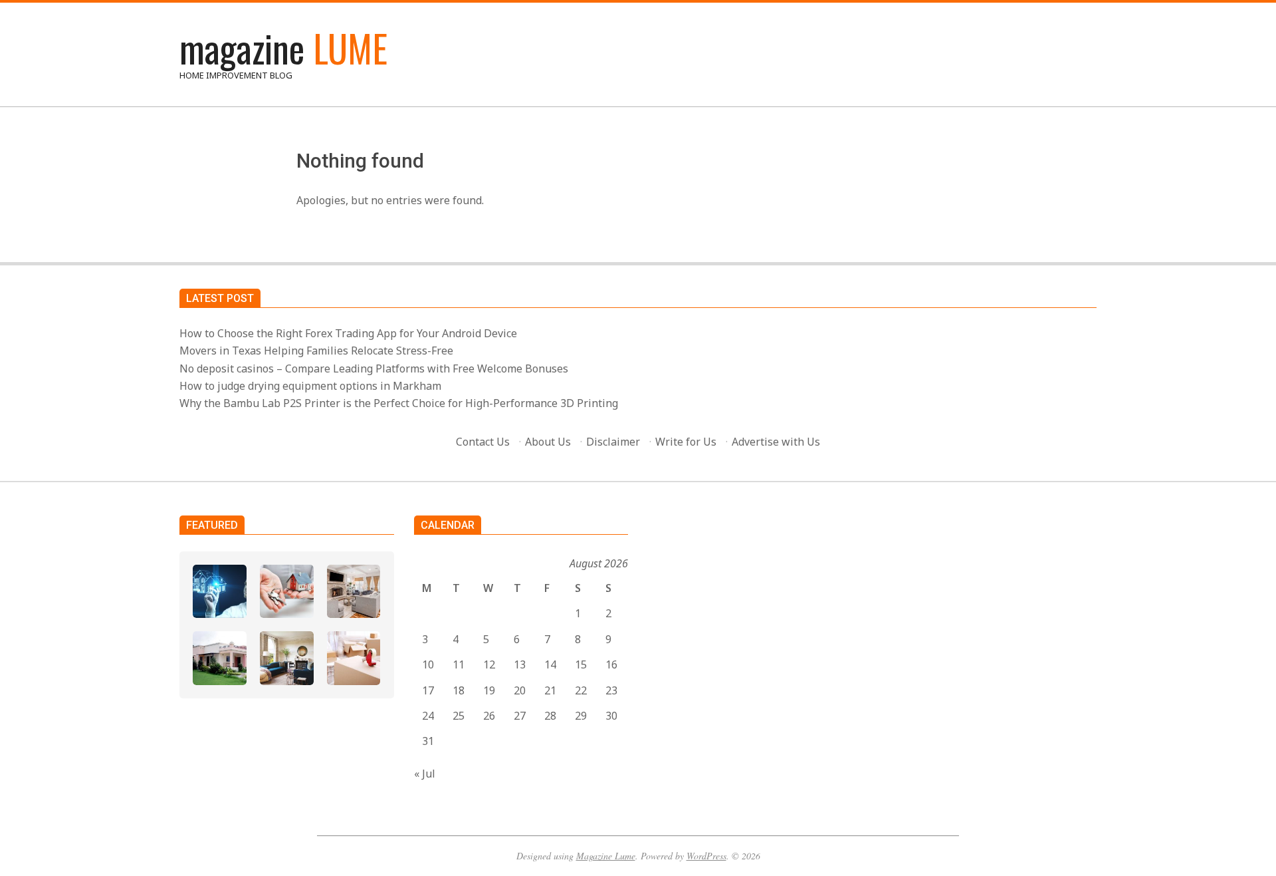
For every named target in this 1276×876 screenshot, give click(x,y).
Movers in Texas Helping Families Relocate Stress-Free (316, 350)
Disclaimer (613, 441)
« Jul (424, 773)
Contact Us (483, 441)
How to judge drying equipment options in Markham (310, 385)
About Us (548, 441)
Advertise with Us (776, 441)
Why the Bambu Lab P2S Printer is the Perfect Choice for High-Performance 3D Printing (398, 403)
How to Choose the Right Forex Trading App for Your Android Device (348, 333)
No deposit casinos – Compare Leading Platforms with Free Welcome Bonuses (373, 368)
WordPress (706, 855)
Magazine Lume (605, 855)
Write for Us (685, 441)
